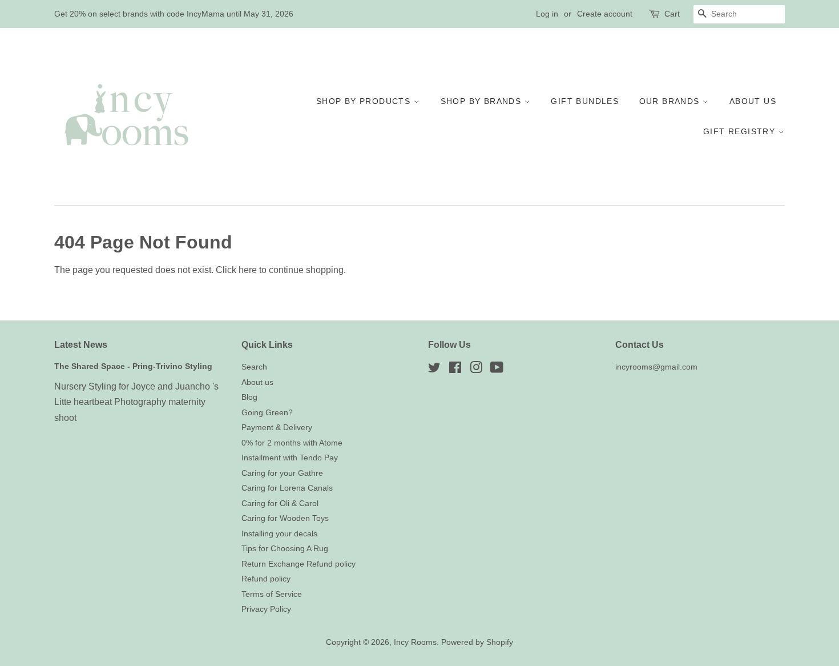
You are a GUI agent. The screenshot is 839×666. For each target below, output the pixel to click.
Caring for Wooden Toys (285, 518)
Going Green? (267, 412)
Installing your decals (279, 533)
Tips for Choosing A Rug (284, 548)
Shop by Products (365, 101)
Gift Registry (741, 131)
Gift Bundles (585, 101)
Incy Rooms (415, 642)
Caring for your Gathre (282, 473)
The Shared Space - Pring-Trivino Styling (133, 366)
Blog (249, 397)
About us (752, 101)
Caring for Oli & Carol (279, 503)
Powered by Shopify (477, 642)
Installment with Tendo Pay (289, 458)
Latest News (80, 345)
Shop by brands (483, 101)
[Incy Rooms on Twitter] (434, 370)
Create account (604, 13)
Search (254, 367)
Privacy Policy (266, 609)
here (248, 270)
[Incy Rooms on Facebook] (455, 370)
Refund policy (266, 579)
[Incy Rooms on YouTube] (496, 370)
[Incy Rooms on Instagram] (476, 370)
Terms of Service (271, 594)
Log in (547, 13)
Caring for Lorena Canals (287, 488)
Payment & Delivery (276, 427)
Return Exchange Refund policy (298, 564)
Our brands (671, 101)
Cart (672, 13)
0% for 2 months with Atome (291, 443)
